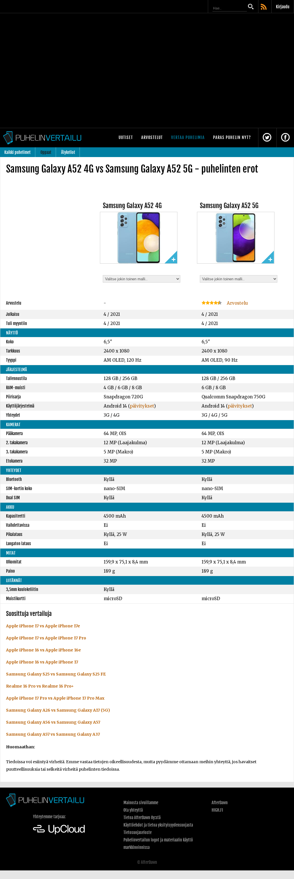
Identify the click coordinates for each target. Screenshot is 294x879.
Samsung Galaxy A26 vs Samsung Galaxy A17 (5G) (58, 710)
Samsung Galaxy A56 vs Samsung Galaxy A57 (53, 722)
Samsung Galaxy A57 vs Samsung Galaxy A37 (53, 734)
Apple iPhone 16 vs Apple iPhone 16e (43, 650)
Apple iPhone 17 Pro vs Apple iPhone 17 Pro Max (55, 698)
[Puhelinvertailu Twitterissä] (267, 138)
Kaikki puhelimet (17, 152)
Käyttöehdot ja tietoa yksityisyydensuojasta (158, 825)
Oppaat (45, 152)
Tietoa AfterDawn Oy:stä (141, 817)
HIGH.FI (217, 810)
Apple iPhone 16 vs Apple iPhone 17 (42, 662)
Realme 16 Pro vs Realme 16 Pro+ (40, 686)
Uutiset (126, 137)
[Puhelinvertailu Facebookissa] (285, 138)
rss (264, 7)
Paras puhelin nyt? (232, 137)
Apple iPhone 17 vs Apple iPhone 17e (43, 626)
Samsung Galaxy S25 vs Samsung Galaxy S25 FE (56, 674)
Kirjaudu (282, 6)
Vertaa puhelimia (188, 137)
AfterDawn (220, 802)
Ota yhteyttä (133, 810)
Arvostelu (237, 303)
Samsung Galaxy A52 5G (229, 206)
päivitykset (142, 406)
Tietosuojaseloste (137, 832)
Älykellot (68, 152)
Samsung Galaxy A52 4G (132, 206)
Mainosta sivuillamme (140, 802)
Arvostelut (152, 137)
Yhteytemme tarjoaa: (49, 816)
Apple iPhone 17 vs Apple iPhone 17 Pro (46, 638)
